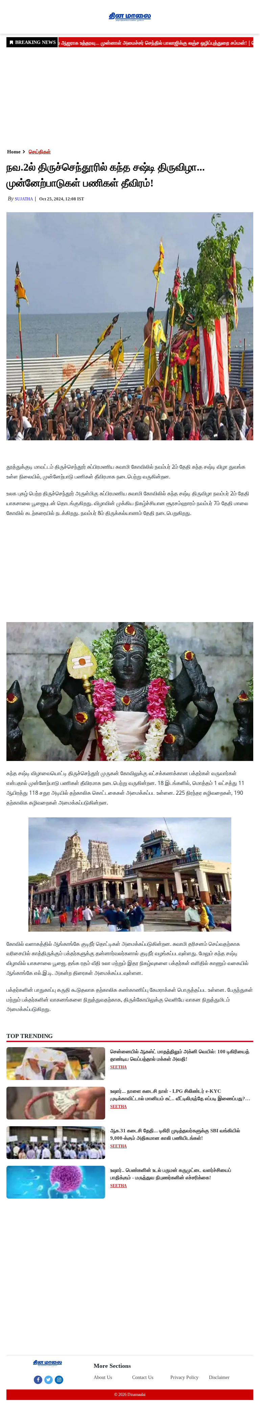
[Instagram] (59, 1379)
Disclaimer (219, 1377)
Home (14, 151)
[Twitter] (48, 1379)
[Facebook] (38, 1379)
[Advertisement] (129, 97)
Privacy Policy (184, 1377)
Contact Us (142, 1377)
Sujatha (24, 199)
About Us (103, 1377)
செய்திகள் (40, 151)
